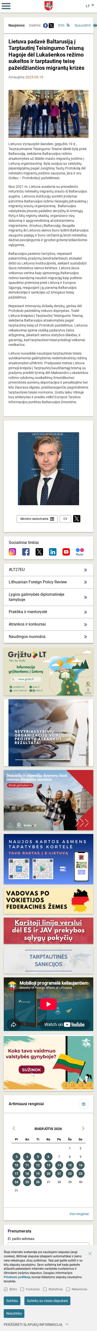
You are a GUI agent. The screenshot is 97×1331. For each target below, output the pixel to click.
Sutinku (12, 1301)
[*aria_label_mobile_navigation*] (6, 6)
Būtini (13, 1289)
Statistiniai (55, 1289)
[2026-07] (14, 1129)
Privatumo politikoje (17, 1277)
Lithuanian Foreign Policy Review (38, 582)
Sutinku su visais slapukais (47, 1301)
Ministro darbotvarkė (34, 519)
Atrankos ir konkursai (27, 624)
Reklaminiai (79, 1289)
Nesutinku (14, 1313)
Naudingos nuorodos (27, 636)
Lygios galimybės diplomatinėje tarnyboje (36, 597)
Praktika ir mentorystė (28, 611)
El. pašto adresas (21, 1239)
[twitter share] (51, 25)
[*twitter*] (76, 519)
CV (65, 519)
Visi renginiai (79, 1214)
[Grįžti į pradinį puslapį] (49, 5)
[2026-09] (83, 1129)
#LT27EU (17, 569)
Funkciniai (33, 1289)
